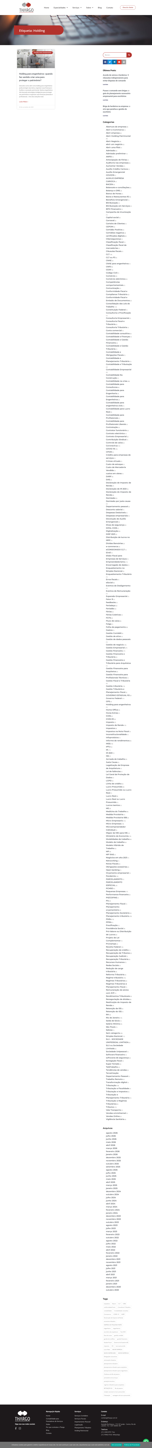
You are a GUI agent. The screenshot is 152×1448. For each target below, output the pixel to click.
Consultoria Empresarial (117, 318)
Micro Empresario (114, 821)
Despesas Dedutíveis (116, 512)
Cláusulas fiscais (113, 251)
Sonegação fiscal (114, 1061)
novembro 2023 (113, 1219)
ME (107, 808)
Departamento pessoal (117, 506)
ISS (107, 756)
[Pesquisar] (129, 55)
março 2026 (111, 1148)
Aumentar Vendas (114, 166)
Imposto (110, 722)
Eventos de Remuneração (118, 591)
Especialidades (60, 7)
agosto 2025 (112, 1170)
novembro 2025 (113, 1160)
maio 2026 (111, 1142)
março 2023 (111, 1231)
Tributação (111, 1085)
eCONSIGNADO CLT (115, 549)
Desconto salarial (114, 509)
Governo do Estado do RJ (121, 1342)
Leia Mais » (23, 102)
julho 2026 (111, 1136)
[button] (105, 62)
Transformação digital (116, 1082)
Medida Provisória (114, 814)
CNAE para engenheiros (117, 263)
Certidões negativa (115, 233)
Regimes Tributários (115, 981)
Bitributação (112, 203)
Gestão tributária (114, 686)
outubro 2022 (112, 1237)
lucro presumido (120, 1346)
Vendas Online (113, 1116)
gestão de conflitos (109, 1339)
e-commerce (112, 546)
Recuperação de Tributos (118, 953)
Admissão (110, 150)
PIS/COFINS (111, 898)
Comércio (110, 276)
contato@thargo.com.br (109, 1418)
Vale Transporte (113, 1110)
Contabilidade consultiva (118, 333)
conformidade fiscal (109, 1307)
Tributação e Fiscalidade (117, 1088)
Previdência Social (114, 928)
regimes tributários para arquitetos (114, 1385)
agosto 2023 (111, 1225)
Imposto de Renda (115, 725)
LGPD (108, 781)
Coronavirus (107, 1314)
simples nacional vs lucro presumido (114, 1392)
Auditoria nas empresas (117, 163)
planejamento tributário (111, 1364)
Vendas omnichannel (116, 1113)
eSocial (109, 582)
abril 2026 (110, 1145)
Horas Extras (112, 713)
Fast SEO (123, 1332)
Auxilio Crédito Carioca (117, 169)
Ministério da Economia (117, 836)
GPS (108, 701)
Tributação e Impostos (116, 1091)
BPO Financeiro (113, 209)
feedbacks (111, 602)
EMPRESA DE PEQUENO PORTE (113, 1325)
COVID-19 (110, 449)
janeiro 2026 (112, 1154)
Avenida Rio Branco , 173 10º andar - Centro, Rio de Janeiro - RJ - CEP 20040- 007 (118, 1425)
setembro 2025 (113, 1167)
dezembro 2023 (113, 1216)
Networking (111, 861)
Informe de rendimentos (117, 741)
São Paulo (110, 1027)
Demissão (110, 498)
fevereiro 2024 (113, 1210)
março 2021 (111, 1277)
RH (107, 1014)
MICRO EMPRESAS (123, 1353)
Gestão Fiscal (108, 1342)
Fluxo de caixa (112, 621)
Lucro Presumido (114, 787)
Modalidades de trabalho (118, 839)
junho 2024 (111, 1201)
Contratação (112, 427)
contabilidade (108, 1311)
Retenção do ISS (113, 1011)
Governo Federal (114, 698)
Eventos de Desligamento (118, 586)
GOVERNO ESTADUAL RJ (118, 695)
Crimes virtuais (113, 461)
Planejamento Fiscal (115, 904)
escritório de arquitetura (111, 1332)
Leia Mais (105, 84)
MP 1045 (110, 854)
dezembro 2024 (113, 1191)
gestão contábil (118, 1335)
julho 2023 (111, 1228)
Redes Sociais (112, 965)
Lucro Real (111, 796)
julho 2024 (111, 1197)
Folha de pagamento (116, 627)
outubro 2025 (112, 1164)
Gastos (109, 630)
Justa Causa (111, 762)
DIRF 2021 (110, 534)
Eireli (108, 552)
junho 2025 (111, 1176)
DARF (108, 476)
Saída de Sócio (113, 1021)
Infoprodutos (112, 737)
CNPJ (108, 267)
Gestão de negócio (115, 645)
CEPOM (109, 227)
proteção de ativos (109, 1381)
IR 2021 (109, 753)
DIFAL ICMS (111, 528)
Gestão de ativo (113, 636)
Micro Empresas (113, 824)
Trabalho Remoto (114, 1079)
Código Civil (111, 273)
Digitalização (112, 531)
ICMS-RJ (110, 719)
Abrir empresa (113, 133)
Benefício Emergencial (116, 200)
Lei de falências (113, 771)
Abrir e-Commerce (115, 130)
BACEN (109, 184)
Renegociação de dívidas (117, 999)
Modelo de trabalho (115, 842)
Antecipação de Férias (116, 160)
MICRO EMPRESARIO (110, 1353)
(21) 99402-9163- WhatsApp (110, 1435)
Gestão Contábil (113, 633)
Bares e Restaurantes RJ (117, 197)
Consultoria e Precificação (118, 313)
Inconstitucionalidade (116, 734)
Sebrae (109, 1030)
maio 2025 (111, 1179)
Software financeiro (115, 1055)
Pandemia (111, 876)
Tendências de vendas (116, 1070)
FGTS (108, 618)
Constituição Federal (116, 310)
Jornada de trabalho (115, 759)
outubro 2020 (112, 1290)
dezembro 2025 (113, 1157)
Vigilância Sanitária (115, 1119)
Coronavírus (112, 446)
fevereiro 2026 (113, 1151)
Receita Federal (113, 947)
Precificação (112, 925)
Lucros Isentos (113, 805)
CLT (108, 254)
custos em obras (114, 473)
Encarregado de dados (116, 565)
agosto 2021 (111, 1265)
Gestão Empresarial (115, 648)
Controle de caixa (114, 443)
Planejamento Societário (118, 913)
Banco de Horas (113, 193)
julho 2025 (111, 1173)
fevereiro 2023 (112, 1234)
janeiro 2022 (111, 1256)
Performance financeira (117, 894)
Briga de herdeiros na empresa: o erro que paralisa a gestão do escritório (116, 109)
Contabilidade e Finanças (118, 336)
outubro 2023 (112, 1222)
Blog (100, 7)
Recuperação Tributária (117, 959)
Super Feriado (112, 1064)
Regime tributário (114, 978)
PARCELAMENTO (114, 879)
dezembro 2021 (113, 1259)
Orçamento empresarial (117, 873)
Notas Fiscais (112, 864)
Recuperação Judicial (116, 956)
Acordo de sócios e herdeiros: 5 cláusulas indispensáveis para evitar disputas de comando (116, 78)
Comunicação (112, 288)
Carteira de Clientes (115, 223)
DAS (108, 479)
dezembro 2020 (113, 1287)
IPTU (108, 747)
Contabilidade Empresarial (118, 369)
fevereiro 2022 (112, 1253)
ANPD (109, 157)
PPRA (108, 922)
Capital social (112, 217)
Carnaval (110, 220)
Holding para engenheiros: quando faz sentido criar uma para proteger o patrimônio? (36, 77)
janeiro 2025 (112, 1188)
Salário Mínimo (113, 1024)
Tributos (110, 1107)
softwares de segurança (117, 1058)
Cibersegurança (113, 239)
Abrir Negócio (112, 141)
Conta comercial (114, 330)
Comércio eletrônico (116, 279)
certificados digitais (115, 236)
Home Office (112, 710)
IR (107, 750)
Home (46, 7)
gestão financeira (122, 1339)
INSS (108, 744)
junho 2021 (111, 1271)
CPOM (109, 452)
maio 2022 (111, 1247)
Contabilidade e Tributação (119, 364)
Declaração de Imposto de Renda (113, 1318)
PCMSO (109, 888)
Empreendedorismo (115, 562)
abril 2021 (110, 1274)
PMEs (108, 919)
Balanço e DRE (113, 190)
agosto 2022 (111, 1241)
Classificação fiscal (115, 242)
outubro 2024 (112, 1194)
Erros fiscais (111, 579)
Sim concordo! (116, 1445)
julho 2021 (110, 1268)
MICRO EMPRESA (117, 1349)
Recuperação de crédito (117, 950)
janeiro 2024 (112, 1213)
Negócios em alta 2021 (116, 857)
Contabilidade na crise (116, 381)
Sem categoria (113, 1033)
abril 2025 (110, 1182)
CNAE (108, 260)
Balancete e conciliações (117, 187)
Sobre (88, 7)
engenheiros (116, 1328)
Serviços (75, 7)
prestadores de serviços (111, 1378)
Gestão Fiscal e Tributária (118, 681)
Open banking (112, 870)
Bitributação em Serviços (118, 206)
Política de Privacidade (131, 1445)
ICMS (108, 716)
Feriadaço (110, 605)
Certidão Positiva (114, 230)
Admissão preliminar (116, 153)
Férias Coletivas (113, 615)
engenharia (107, 1328)
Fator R (109, 599)
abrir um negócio (114, 144)
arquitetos (107, 1304)
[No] (149, 1445)
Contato (109, 7)
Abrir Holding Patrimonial (118, 136)
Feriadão (110, 608)
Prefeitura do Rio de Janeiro (112, 1374)
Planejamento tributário (117, 916)
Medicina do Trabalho (116, 811)
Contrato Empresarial (116, 436)
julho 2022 (111, 1244)
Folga (108, 624)
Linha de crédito (113, 784)
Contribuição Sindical (116, 439)
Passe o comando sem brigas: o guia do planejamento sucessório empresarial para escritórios (116, 93)
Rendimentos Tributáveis (118, 996)
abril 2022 (110, 1250)
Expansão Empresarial (116, 596)
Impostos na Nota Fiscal (117, 731)
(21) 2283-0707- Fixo (108, 1432)
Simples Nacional (114, 1036)
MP (107, 851)
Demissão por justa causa (118, 501)
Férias (109, 611)
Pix (107, 901)
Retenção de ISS (113, 1008)
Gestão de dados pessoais (118, 639)
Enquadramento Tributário (119, 574)
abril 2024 (110, 1204)
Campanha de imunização (118, 212)
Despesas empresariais (117, 516)
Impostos (110, 728)
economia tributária (109, 1321)
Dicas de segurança (115, 525)
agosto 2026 (112, 1133)
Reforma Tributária (115, 974)
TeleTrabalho (112, 1067)
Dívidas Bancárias (114, 543)
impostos (106, 1346)
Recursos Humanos (115, 962)
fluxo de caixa (108, 1335)
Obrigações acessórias (116, 867)
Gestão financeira (114, 651)
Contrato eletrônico (115, 433)
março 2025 (111, 1185)
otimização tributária (110, 1360)
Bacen (114, 1304)
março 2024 (111, 1207)
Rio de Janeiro (113, 1018)
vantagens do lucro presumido (121, 1395)
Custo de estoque (114, 464)
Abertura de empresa (116, 127)
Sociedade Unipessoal (116, 1051)
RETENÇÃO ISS (108, 1388)
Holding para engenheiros (118, 704)
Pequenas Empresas (115, 891)
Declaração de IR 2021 (116, 489)
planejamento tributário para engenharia (115, 1371)
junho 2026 (111, 1139)
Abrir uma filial (113, 147)
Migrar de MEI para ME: (117, 833)
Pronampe (111, 944)
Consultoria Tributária (116, 327)
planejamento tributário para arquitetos (115, 1367)
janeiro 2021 (111, 1284)
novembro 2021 (113, 1262)
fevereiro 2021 (112, 1281)
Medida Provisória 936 (116, 817)
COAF (108, 270)
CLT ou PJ (110, 257)
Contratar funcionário (116, 430)
